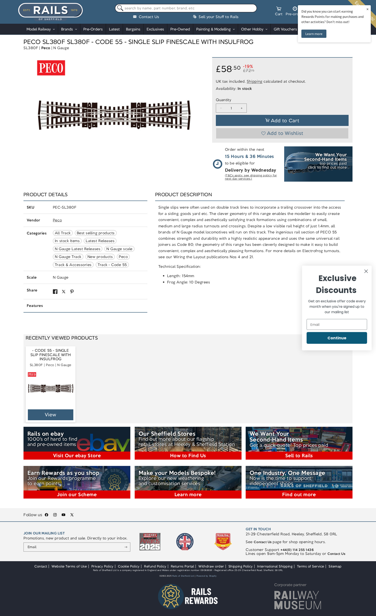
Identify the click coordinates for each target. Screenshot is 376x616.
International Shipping (275, 566)
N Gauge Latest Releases (77, 248)
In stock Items (67, 240)
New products (100, 256)
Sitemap (335, 566)
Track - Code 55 (112, 264)
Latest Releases (100, 240)
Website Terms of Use (69, 566)
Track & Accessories (73, 264)
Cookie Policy (129, 566)
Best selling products (96, 233)
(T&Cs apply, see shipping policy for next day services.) (251, 177)
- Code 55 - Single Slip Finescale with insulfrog (50, 354)
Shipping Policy (240, 566)
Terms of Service (310, 566)
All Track (63, 233)
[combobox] (186, 8)
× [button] (367, 9)
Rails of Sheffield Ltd (183, 576)
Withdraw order (211, 566)
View (50, 414)
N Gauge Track (68, 256)
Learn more (313, 34)
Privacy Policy (102, 566)
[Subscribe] (126, 547)
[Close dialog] (366, 271)
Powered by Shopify (206, 576)
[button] (278, 11)
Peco (45, 47)
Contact (40, 566)
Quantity (223, 99)
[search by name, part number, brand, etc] (119, 8)
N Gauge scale (119, 248)
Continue (336, 338)
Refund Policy (155, 566)
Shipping (254, 81)
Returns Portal (182, 566)
